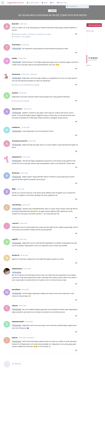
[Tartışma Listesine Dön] (3, 3)
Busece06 (17, 49)
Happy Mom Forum (15, 2)
